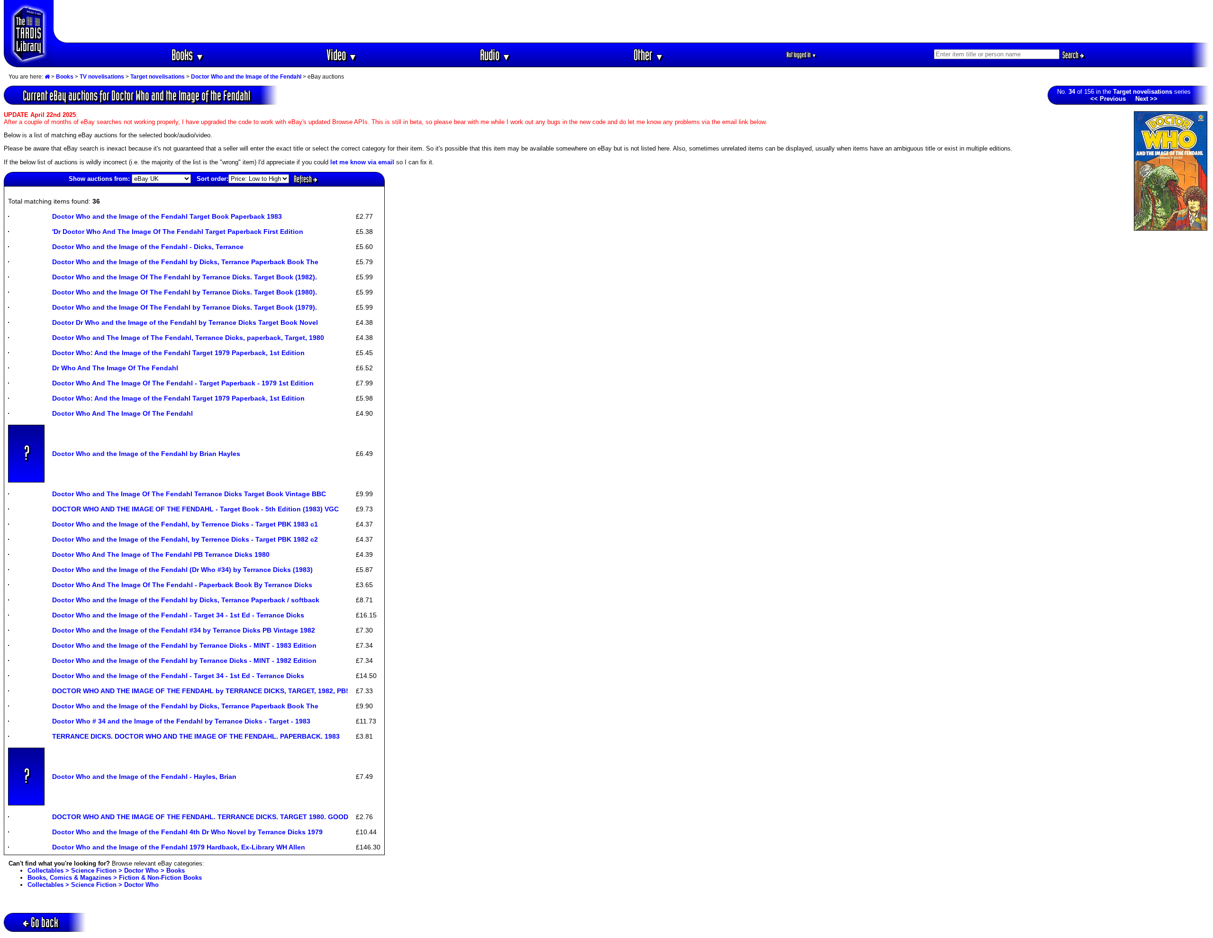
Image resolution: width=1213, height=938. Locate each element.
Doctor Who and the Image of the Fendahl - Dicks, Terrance (148, 246)
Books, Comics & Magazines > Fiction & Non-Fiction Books (114, 877)
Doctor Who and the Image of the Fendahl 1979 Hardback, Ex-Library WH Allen (178, 847)
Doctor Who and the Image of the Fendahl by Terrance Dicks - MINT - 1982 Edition (184, 660)
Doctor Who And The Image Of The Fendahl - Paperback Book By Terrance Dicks (182, 585)
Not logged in (801, 55)
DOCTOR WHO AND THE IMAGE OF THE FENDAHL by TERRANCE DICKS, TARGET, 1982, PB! (200, 691)
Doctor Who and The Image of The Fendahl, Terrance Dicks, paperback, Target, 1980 (188, 337)
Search (1071, 55)
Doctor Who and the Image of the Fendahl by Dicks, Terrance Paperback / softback (185, 600)
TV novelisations (102, 76)
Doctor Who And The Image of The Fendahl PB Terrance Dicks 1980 (161, 554)
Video (341, 54)
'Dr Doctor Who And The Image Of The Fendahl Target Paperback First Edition (177, 231)
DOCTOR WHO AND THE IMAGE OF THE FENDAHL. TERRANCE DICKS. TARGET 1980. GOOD (200, 817)
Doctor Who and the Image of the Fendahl (246, 76)
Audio (495, 54)
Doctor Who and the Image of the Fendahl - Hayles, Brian (144, 776)
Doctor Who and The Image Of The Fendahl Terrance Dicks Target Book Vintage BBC (189, 494)
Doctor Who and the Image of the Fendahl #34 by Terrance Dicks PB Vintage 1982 (183, 630)
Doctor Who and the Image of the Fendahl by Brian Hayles (146, 453)
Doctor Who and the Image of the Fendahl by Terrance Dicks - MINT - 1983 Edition (184, 645)
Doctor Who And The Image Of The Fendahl (122, 413)
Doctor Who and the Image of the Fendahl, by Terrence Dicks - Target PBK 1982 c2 (185, 539)
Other (649, 54)
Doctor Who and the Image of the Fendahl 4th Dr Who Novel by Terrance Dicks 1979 (187, 832)
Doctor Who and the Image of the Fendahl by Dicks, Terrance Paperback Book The (185, 262)
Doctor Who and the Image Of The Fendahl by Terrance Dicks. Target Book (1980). (184, 292)
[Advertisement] (631, 21)
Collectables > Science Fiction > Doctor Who (93, 884)
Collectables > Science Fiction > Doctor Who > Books (106, 870)
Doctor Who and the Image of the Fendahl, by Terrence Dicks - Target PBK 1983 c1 (185, 524)
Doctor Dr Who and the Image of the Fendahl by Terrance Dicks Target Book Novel (185, 322)
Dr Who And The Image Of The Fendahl (115, 368)
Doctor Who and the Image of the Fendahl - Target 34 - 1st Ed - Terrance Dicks (178, 615)
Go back (44, 922)
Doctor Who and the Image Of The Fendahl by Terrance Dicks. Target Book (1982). (184, 277)
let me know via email (362, 162)
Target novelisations (157, 76)
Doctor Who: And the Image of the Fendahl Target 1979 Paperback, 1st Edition (178, 353)
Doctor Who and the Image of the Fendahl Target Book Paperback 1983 (167, 216)
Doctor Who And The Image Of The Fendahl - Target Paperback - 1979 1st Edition (183, 383)
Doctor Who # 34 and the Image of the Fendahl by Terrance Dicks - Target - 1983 (181, 721)
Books (188, 54)
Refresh (303, 179)
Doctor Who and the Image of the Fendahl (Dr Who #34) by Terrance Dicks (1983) (182, 569)
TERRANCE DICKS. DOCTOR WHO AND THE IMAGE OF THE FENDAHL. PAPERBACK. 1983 (196, 736)
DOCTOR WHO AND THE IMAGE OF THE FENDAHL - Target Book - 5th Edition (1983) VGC (195, 509)
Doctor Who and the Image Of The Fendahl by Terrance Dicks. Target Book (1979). (184, 307)
